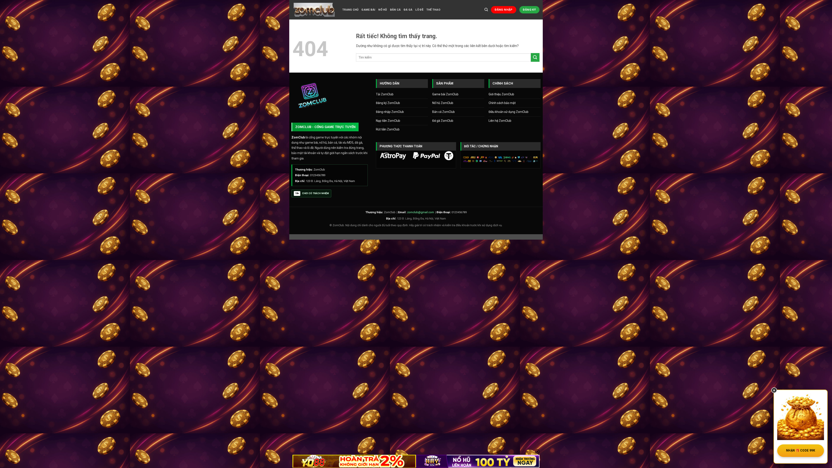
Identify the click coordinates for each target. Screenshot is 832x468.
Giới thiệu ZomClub (501, 94)
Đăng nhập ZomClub (390, 112)
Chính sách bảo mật (502, 103)
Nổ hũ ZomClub (442, 103)
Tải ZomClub (384, 94)
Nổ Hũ (382, 9)
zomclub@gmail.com (420, 212)
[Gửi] (535, 57)
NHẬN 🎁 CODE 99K (800, 450)
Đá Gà (408, 9)
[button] (486, 9)
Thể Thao (433, 9)
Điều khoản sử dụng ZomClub (508, 112)
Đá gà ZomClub (442, 120)
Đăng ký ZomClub (388, 103)
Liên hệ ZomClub (500, 120)
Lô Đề (419, 9)
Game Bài (368, 9)
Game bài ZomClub (445, 94)
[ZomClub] (314, 9)
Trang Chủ (350, 9)
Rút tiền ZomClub (388, 129)
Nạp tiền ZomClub (388, 120)
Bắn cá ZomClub (443, 112)
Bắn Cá (395, 9)
